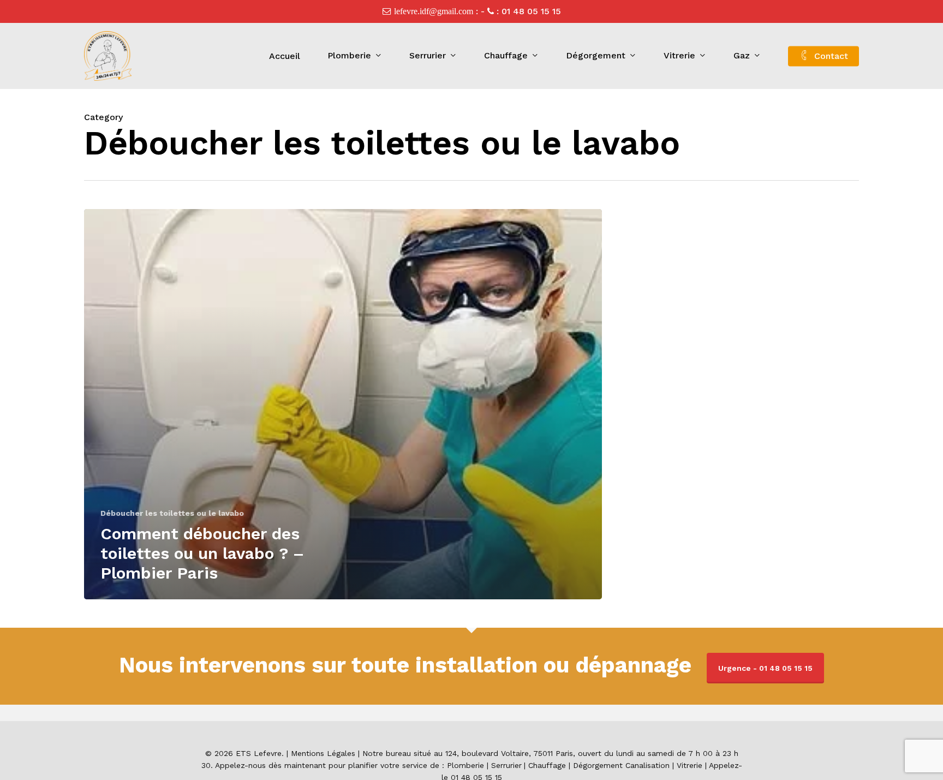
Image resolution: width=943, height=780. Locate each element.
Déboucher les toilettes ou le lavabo (172, 513)
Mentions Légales (323, 753)
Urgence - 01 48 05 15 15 (765, 668)
